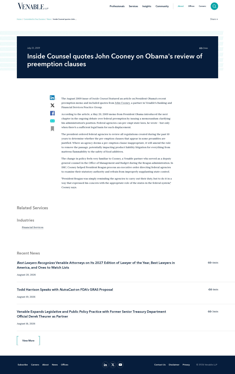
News (49, 19)
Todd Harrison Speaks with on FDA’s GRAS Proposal (65, 289)
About (181, 6)
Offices (191, 6)
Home (19, 19)
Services (133, 6)
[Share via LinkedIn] (52, 98)
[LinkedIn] (105, 365)
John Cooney (122, 102)
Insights (146, 6)
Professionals (117, 6)
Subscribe (23, 364)
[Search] (214, 6)
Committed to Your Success (34, 19)
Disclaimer (174, 364)
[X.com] (113, 365)
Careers (202, 6)
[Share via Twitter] (52, 105)
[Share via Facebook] (52, 113)
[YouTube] (120, 365)
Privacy (186, 364)
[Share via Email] (52, 121)
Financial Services (32, 227)
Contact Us (160, 364)
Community (162, 6)
